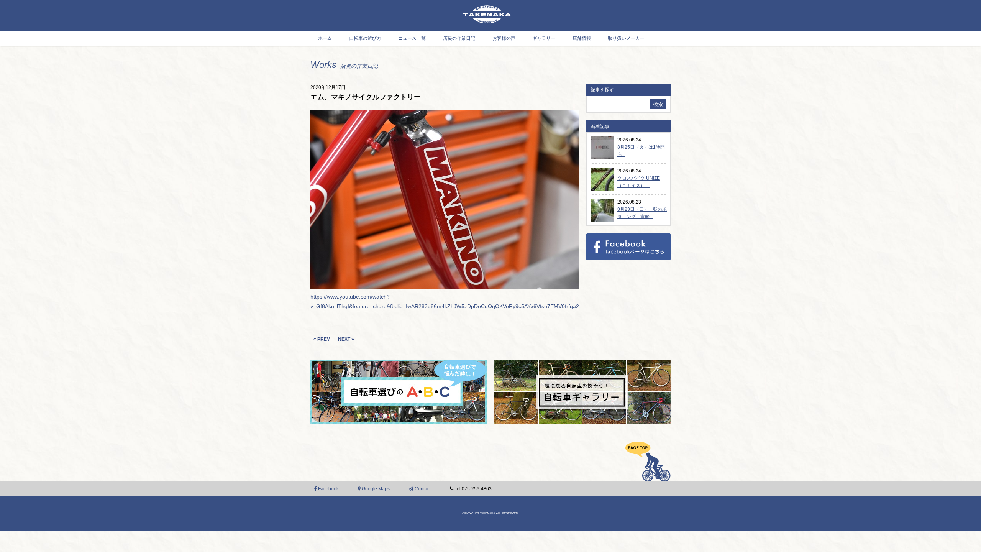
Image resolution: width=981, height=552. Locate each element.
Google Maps (375, 488)
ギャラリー (543, 38)
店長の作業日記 (459, 38)
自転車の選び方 (365, 38)
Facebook (328, 488)
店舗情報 (582, 38)
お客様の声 (503, 38)
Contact (422, 488)
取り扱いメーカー (626, 38)
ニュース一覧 (412, 38)
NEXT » (346, 339)
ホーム (325, 38)
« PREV (321, 339)
